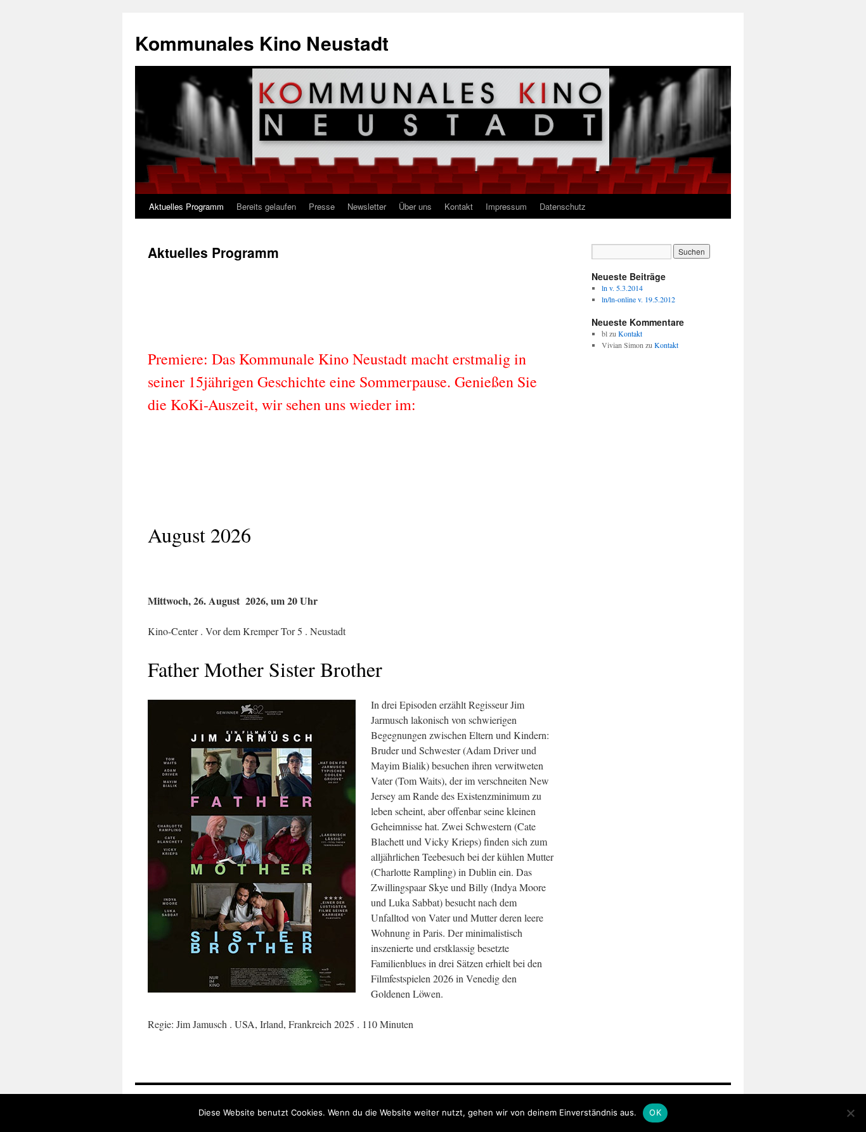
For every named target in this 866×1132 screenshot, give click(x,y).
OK (655, 1112)
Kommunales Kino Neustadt (262, 42)
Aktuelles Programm (186, 206)
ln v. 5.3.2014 (622, 288)
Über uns (415, 206)
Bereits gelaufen (266, 206)
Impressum (506, 206)
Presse (322, 206)
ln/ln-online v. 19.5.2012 (638, 299)
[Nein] (850, 1113)
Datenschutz (563, 206)
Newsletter (366, 206)
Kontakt (458, 206)
